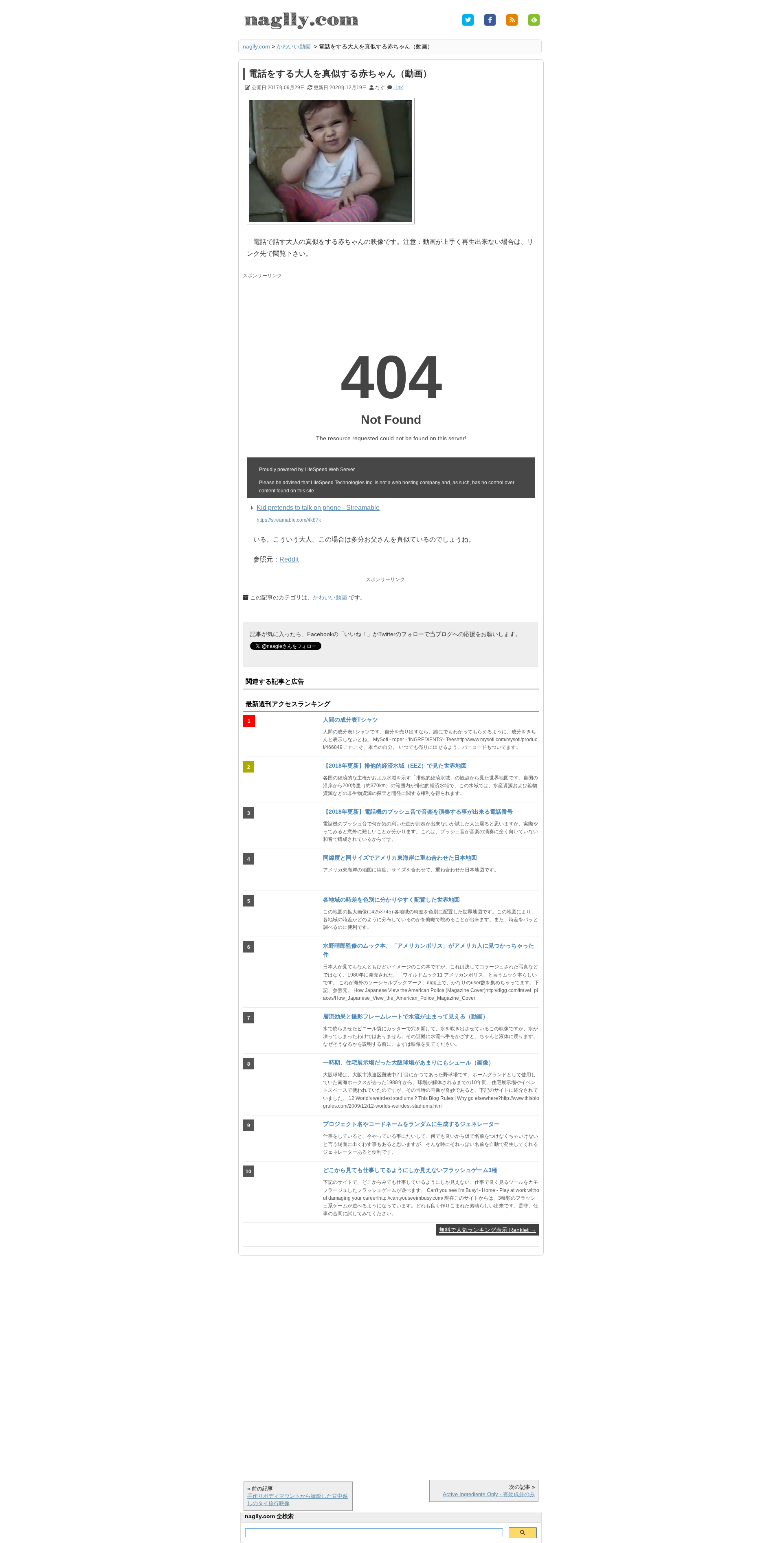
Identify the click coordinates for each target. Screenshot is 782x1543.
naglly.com (256, 46)
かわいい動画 (294, 46)
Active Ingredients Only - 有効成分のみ (489, 1494)
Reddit (289, 559)
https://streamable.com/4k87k (289, 520)
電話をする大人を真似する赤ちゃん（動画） (340, 73)
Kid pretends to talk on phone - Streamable (318, 507)
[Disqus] (391, 1361)
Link (398, 87)
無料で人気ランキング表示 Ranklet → (487, 1230)
